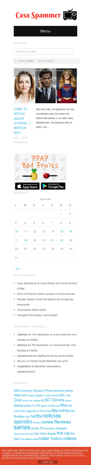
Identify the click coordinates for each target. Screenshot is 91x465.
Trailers (56, 438)
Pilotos (37, 422)
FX (38, 405)
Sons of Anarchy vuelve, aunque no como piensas (46, 293)
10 (16, 231)
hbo (63, 405)
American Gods (24, 70)
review (47, 422)
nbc (27, 416)
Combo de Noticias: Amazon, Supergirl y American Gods (22, 121)
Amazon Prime (43, 390)
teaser (52, 433)
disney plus (22, 405)
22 (61, 240)
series (22, 426)
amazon (27, 390)
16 (70, 231)
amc (25, 395)
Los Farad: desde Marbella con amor (47, 361)
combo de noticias (31, 400)
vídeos (70, 438)
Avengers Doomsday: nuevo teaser (37, 315)
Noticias (60, 70)
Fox (34, 405)
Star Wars (40, 433)
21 (52, 240)
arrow (55, 395)
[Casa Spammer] (45, 14)
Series (69, 70)
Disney (68, 400)
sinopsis (61, 428)
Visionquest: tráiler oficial (31, 309)
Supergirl (20, 74)
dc (42, 400)
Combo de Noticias (44, 70)
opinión (23, 421)
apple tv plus (43, 395)
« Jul (16, 268)
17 (16, 240)
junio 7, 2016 (21, 137)
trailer (44, 438)
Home (30, 60)
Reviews (62, 421)
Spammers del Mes (23, 433)
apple (32, 395)
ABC (17, 390)
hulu (22, 411)
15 (61, 231)
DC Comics (54, 399)
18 (25, 240)
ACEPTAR (47, 462)
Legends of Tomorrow (38, 411)
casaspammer (21, 142)
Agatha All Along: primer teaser (55, 355)
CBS (68, 395)
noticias (52, 415)
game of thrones (50, 405)
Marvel (58, 410)
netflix (36, 416)
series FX (37, 428)
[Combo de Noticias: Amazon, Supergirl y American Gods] (45, 87)
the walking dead (29, 439)
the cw (63, 433)
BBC (62, 395)
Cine (18, 399)
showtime (49, 428)
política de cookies (74, 455)
